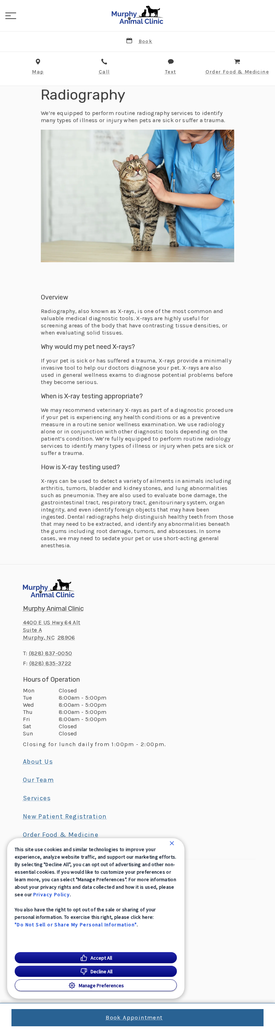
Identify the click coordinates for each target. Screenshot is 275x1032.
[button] (10, 16)
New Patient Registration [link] (65, 816)
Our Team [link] (38, 780)
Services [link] (37, 798)
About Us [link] (38, 761)
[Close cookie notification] (172, 843)
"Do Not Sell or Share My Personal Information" (76, 924)
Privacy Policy (51, 894)
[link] (137, 14)
